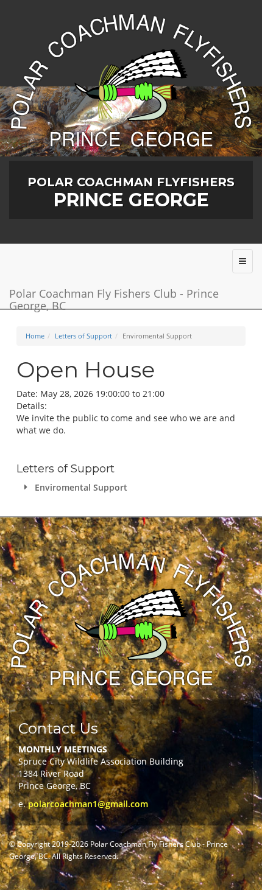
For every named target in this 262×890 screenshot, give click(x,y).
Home (35, 335)
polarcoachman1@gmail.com (88, 804)
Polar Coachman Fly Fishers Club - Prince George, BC (114, 297)
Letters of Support (83, 335)
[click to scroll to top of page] (245, 873)
